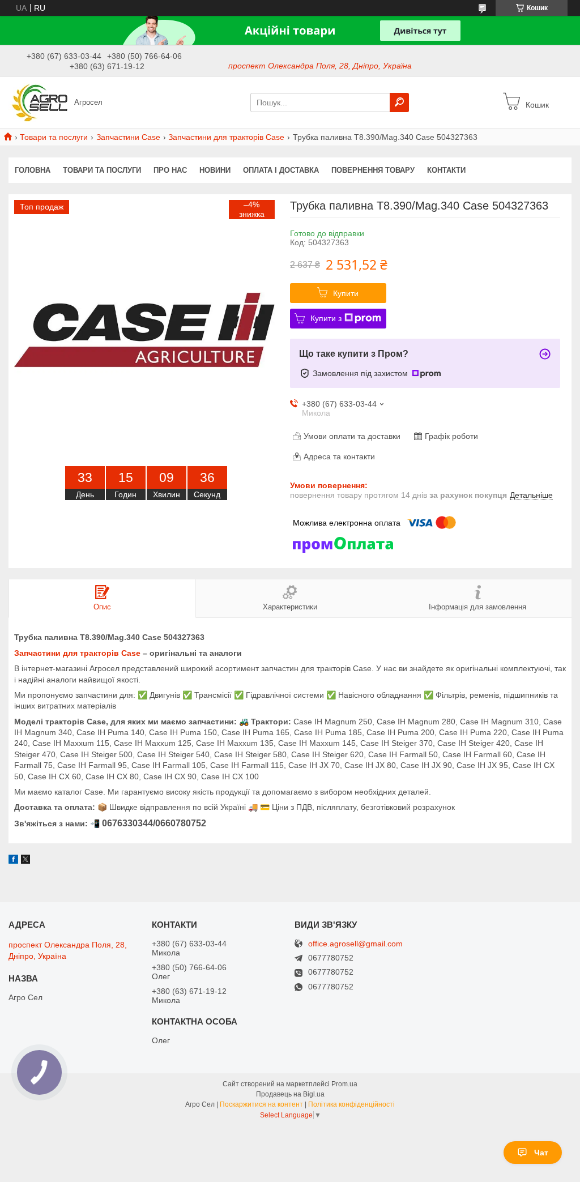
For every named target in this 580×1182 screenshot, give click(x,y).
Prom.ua (344, 1084)
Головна (32, 170)
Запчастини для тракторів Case (226, 137)
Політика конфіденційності (351, 1104)
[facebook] (13, 860)
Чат (541, 1152)
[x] (25, 860)
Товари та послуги (54, 137)
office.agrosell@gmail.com (355, 944)
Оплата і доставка (281, 170)
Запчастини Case (128, 137)
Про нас (170, 170)
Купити (346, 293)
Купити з (326, 318)
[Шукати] (399, 102)
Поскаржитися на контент (261, 1104)
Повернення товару (373, 170)
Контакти (446, 170)
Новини (215, 170)
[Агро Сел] (38, 101)
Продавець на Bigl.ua (290, 1094)
